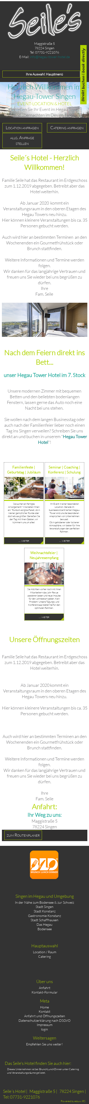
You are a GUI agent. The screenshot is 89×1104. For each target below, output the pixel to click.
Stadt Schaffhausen (44, 920)
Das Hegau (44, 924)
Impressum (44, 1025)
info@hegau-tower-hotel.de (50, 57)
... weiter (24, 540)
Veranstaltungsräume (24, 1072)
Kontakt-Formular (45, 992)
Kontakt (44, 1011)
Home (44, 1007)
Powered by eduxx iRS (73, 1101)
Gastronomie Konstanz (44, 916)
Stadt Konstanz (45, 911)
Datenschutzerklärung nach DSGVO (44, 1020)
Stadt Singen (44, 907)
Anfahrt (44, 988)
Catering (44, 956)
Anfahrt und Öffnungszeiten (44, 1016)
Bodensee (44, 929)
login (44, 1029)
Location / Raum (44, 952)
